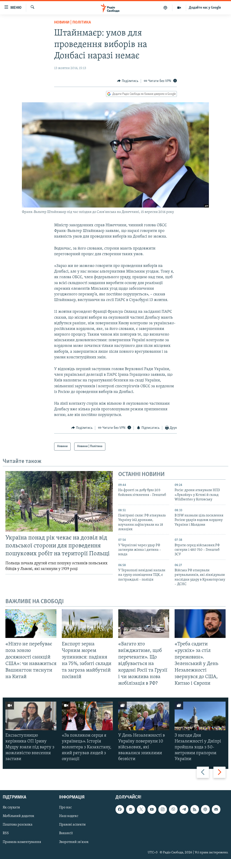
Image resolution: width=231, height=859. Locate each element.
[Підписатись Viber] (173, 809)
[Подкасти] (165, 8)
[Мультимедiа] (179, 8)
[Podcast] (205, 809)
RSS (6, 833)
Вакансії (66, 833)
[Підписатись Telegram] (184, 809)
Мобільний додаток (18, 816)
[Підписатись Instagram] (162, 809)
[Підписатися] (216, 809)
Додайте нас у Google (205, 7)
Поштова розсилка (17, 824)
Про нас (65, 807)
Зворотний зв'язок (74, 842)
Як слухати (11, 807)
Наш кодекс (68, 816)
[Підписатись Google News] (130, 809)
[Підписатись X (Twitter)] (141, 809)
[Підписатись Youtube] (152, 809)
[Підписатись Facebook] (120, 809)
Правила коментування (22, 842)
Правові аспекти (72, 824)
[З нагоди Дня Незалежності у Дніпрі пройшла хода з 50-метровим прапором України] (200, 716)
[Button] (127, 81)
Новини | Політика (72, 23)
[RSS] (194, 809)
